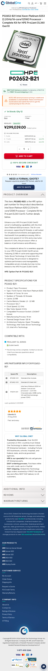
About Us (5, 605)
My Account (6, 576)
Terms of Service (8, 618)
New (5, 118)
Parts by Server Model (12, 548)
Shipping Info (7, 582)
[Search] (29, 3)
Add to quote (24, 187)
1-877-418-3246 (24, 650)
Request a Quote (8, 587)
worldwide (26, 9)
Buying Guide (8, 564)
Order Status (7, 579)
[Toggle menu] (45, 3)
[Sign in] (32, 3)
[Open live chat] (44, 667)
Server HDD (8, 551)
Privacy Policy (7, 614)
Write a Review (36, 174)
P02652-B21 (27, 272)
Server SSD (8, 555)
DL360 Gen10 (14, 345)
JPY (36, 3)
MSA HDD (7, 558)
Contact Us (6, 608)
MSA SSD (7, 561)
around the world (38, 534)
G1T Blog (5, 621)
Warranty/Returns (8, 593)
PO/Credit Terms (8, 590)
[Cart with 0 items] (41, 3)
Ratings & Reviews (8, 611)
